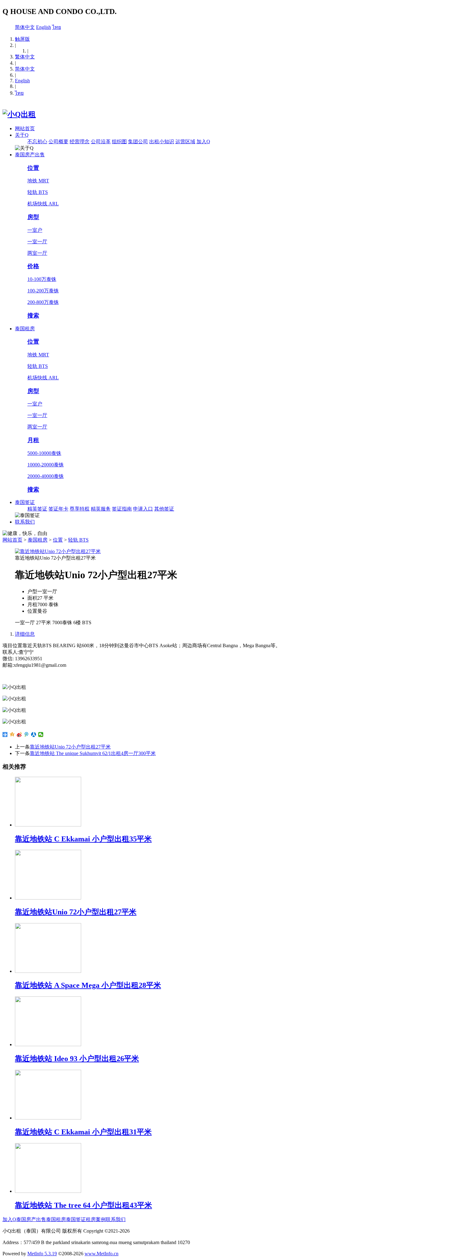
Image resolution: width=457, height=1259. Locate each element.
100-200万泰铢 (43, 290)
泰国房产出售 (30, 154)
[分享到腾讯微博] (26, 734)
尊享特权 (80, 508)
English (43, 27)
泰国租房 (25, 328)
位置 (33, 168)
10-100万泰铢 (41, 279)
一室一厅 (37, 241)
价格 (33, 266)
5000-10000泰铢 (44, 453)
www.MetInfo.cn (101, 1253)
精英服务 (101, 508)
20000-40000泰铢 (45, 476)
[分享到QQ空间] (12, 734)
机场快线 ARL (43, 203)
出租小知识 (161, 141)
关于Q (22, 135)
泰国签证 (25, 502)
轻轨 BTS (37, 192)
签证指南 (122, 508)
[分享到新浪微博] (19, 734)
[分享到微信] (41, 734)
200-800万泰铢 (43, 302)
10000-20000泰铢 (45, 464)
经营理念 (80, 141)
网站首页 (25, 128)
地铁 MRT (38, 180)
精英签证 (37, 508)
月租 (33, 440)
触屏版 (22, 39)
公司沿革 (101, 141)
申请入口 (143, 508)
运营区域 (185, 141)
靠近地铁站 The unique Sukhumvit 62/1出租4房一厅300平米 (93, 753)
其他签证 (164, 508)
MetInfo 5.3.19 (42, 1253)
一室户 (34, 230)
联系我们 (25, 521)
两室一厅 (37, 253)
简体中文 (25, 27)
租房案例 (96, 1219)
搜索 (33, 315)
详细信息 (25, 634)
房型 (33, 217)
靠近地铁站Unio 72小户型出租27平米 (70, 746)
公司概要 (58, 141)
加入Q (203, 141)
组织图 (119, 141)
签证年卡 (58, 508)
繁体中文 (25, 56)
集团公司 (138, 141)
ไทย (56, 27)
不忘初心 (37, 141)
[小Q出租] (19, 114)
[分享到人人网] (33, 734)
